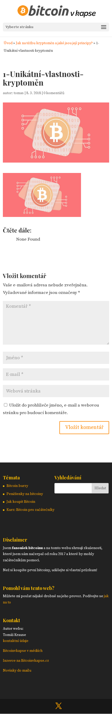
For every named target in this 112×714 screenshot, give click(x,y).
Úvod (8, 43)
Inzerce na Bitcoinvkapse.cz (26, 660)
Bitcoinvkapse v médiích (22, 650)
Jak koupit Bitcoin (21, 501)
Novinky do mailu (17, 670)
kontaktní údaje (15, 641)
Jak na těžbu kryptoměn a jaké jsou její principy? (54, 43)
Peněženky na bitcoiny (25, 494)
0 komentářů (53, 93)
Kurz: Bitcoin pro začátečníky (30, 509)
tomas (19, 93)
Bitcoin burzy (17, 486)
